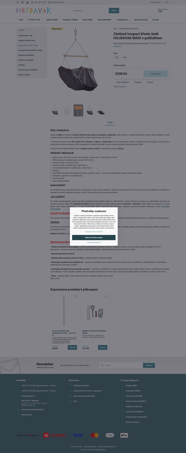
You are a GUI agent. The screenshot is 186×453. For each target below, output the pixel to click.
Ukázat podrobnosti (94, 242)
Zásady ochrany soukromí (94, 232)
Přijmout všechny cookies (94, 237)
